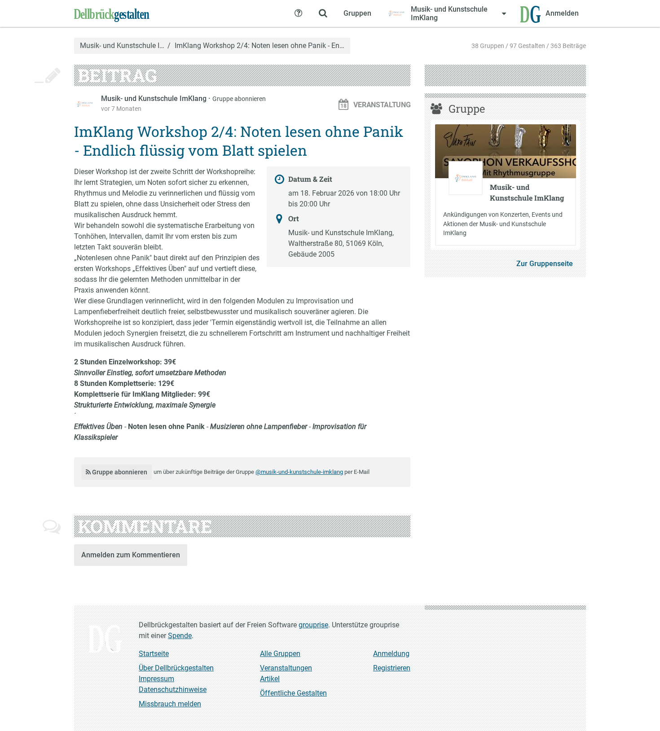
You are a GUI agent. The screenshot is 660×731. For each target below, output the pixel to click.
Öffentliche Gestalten (293, 693)
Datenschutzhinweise (173, 689)
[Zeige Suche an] (322, 13)
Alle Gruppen (280, 653)
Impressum (156, 678)
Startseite (154, 653)
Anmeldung (391, 653)
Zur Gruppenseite (544, 263)
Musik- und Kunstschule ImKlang (154, 98)
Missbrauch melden (170, 704)
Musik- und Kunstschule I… (122, 45)
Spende (180, 635)
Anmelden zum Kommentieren (130, 555)
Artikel (270, 678)
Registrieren (391, 668)
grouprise (313, 625)
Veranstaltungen (286, 668)
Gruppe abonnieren (239, 98)
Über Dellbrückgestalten (176, 668)
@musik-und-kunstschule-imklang (299, 471)
